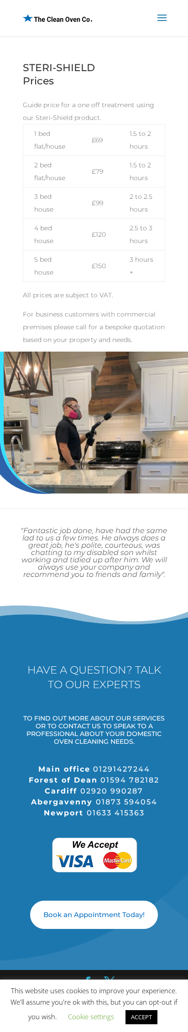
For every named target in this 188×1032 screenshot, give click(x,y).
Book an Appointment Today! (94, 914)
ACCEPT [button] (141, 1017)
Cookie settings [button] (91, 1016)
